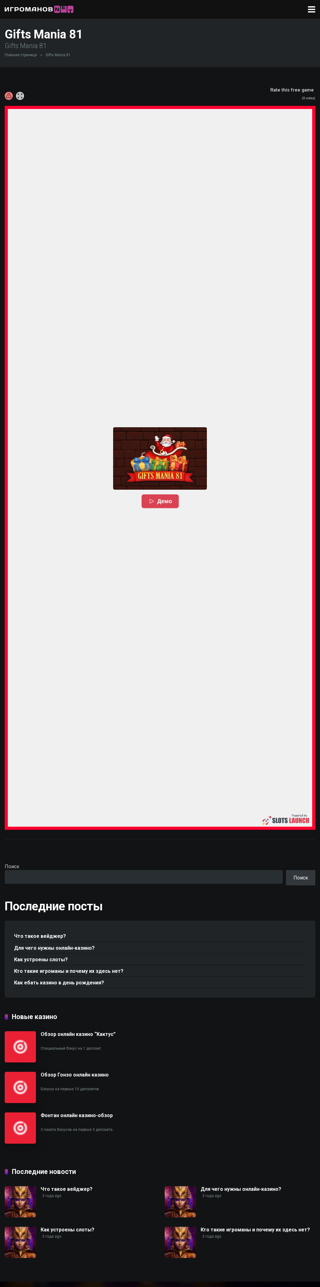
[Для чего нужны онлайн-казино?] (180, 1216)
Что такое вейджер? (40, 936)
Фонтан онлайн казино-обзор (77, 1115)
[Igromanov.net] (39, 9)
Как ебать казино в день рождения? (59, 983)
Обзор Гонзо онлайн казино (75, 1075)
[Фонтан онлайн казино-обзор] (20, 1142)
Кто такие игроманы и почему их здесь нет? (68, 971)
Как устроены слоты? (41, 960)
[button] (160, 458)
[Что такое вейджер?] (20, 1216)
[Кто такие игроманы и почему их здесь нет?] (180, 1256)
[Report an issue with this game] (9, 96)
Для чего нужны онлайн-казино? (54, 948)
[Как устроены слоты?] (20, 1256)
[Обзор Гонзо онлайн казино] (20, 1101)
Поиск (12, 866)
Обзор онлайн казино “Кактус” (78, 1034)
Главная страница (21, 55)
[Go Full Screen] (20, 96)
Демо (164, 501)
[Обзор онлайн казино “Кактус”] (20, 1061)
